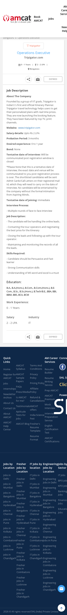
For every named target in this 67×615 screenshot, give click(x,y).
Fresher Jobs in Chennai (21, 531)
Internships (9, 388)
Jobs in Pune (7, 521)
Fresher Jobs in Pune (21, 544)
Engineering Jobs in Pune (50, 538)
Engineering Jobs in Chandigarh (49, 586)
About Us (8, 403)
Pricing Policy (37, 383)
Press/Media (23, 392)
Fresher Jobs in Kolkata (21, 556)
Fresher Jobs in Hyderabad (23, 519)
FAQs (19, 386)
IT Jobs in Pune (35, 521)
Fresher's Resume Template (35, 427)
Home (6, 369)
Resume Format (34, 437)
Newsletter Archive (9, 395)
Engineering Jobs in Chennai (49, 528)
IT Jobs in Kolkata (35, 529)
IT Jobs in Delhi (35, 476)
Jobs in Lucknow (8, 547)
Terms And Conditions (36, 367)
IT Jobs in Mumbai (35, 485)
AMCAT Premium (50, 397)
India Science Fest (37, 416)
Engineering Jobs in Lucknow (49, 574)
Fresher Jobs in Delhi (21, 482)
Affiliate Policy (34, 390)
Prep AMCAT (51, 390)
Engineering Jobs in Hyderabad (49, 516)
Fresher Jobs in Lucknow (22, 581)
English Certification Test (51, 429)
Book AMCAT (38, 18)
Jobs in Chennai (7, 512)
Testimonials (23, 406)
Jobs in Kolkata (7, 529)
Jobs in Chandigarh (9, 556)
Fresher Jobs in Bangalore (22, 507)
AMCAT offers (34, 407)
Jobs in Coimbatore (10, 538)
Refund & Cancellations (37, 399)
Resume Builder (49, 371)
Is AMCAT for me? (21, 399)
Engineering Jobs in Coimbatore (49, 561)
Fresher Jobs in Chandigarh (23, 593)
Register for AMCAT (9, 376)
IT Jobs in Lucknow (35, 547)
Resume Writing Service (49, 381)
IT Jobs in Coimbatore (36, 538)
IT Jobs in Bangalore (35, 494)
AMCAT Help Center (7, 426)
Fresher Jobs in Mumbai (21, 495)
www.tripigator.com (29, 127)
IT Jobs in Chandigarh (36, 556)
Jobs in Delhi (7, 476)
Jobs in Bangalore (9, 494)
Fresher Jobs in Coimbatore (23, 568)
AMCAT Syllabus (20, 367)
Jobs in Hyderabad (9, 503)
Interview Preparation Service (51, 417)
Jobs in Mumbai (8, 485)
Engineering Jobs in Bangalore (49, 503)
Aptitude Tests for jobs (21, 415)
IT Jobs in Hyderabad (36, 503)
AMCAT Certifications (52, 439)
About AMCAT (7, 415)
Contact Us (9, 408)
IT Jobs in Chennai (35, 512)
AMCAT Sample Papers (20, 378)
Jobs (51, 18)
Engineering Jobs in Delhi (49, 480)
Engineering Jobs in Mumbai (49, 491)
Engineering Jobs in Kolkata (49, 549)
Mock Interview (50, 406)
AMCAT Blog (22, 423)
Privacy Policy (34, 376)
